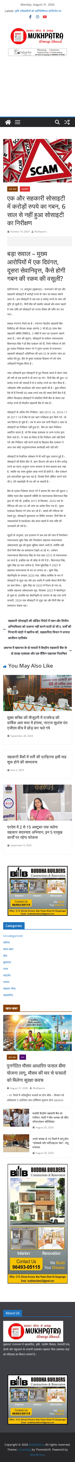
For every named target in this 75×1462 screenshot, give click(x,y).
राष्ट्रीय (7, 975)
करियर (6, 942)
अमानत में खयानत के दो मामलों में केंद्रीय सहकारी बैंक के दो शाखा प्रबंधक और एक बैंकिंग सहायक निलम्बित (35, 650)
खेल (5, 955)
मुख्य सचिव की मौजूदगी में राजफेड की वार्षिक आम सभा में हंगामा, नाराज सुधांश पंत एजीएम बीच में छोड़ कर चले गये (37, 723)
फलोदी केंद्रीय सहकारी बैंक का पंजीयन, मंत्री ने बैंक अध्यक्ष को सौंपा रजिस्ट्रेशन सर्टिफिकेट (50, 1117)
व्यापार (6, 982)
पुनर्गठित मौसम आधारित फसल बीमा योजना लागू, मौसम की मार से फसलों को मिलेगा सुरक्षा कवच (36, 1072)
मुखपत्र (7, 962)
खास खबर (12, 189)
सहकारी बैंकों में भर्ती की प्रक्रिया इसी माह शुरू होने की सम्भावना (36, 759)
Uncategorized (13, 936)
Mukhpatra (40, 231)
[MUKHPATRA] (33, 1323)
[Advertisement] (37, 89)
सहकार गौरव (9, 988)
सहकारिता (24, 189)
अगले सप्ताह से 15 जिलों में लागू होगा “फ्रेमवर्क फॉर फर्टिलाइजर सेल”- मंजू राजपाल (50, 1143)
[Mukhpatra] (8, 122)
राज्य (5, 969)
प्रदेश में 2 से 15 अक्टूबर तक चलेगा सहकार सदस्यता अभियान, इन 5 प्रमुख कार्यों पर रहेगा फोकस (34, 832)
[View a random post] (67, 122)
